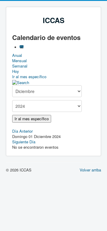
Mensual (19, 60)
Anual (17, 55)
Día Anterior (22, 131)
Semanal (19, 66)
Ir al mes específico (29, 76)
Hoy (15, 71)
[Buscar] (20, 82)
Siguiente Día (23, 142)
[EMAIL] (22, 47)
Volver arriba (90, 170)
